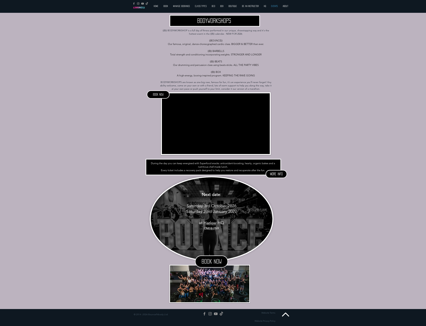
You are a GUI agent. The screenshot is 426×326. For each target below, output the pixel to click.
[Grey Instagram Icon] (138, 3)
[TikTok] (146, 3)
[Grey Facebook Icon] (133, 3)
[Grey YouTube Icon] (142, 3)
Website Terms (268, 313)
